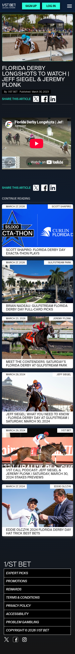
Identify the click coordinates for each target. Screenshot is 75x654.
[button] (69, 6)
